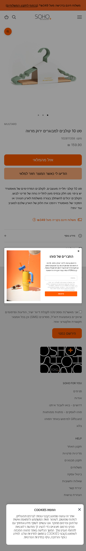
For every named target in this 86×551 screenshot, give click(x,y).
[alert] (45, 524)
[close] (79, 509)
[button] (79, 509)
